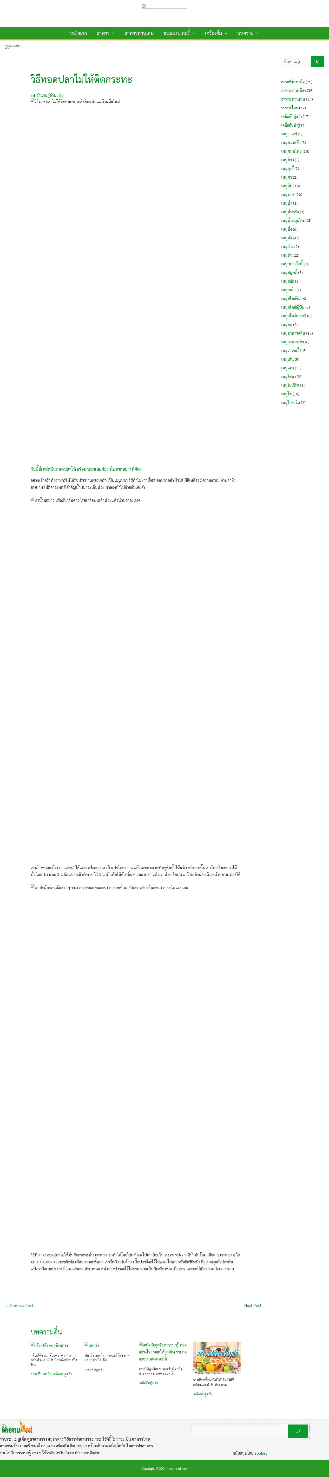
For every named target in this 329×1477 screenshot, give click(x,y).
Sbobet (260, 1453)
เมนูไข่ (286, 393)
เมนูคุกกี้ (287, 168)
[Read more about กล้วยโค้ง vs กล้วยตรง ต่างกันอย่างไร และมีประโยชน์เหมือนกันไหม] (49, 1344)
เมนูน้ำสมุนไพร (293, 220)
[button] (112, 33)
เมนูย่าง (287, 246)
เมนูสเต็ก (288, 289)
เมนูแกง (287, 367)
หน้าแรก (78, 33)
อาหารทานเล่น (139, 33)
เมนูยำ (286, 255)
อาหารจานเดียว (293, 90)
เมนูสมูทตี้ (289, 272)
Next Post (255, 1305)
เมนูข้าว (287, 159)
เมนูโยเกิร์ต (290, 385)
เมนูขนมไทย (291, 151)
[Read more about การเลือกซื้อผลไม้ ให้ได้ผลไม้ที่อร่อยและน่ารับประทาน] (217, 1357)
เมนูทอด (288, 194)
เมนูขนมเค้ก (291, 142)
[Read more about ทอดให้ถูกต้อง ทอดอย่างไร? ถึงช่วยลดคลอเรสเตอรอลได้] (163, 1351)
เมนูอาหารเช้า (292, 341)
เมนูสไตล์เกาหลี (293, 315)
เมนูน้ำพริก (290, 211)
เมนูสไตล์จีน (291, 298)
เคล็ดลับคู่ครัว (62, 1374)
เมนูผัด (286, 237)
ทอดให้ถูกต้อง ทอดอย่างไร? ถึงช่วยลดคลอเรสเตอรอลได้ (160, 1371)
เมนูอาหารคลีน (293, 333)
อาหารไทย (289, 107)
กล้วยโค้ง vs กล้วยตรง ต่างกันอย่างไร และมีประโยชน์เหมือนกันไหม (54, 1360)
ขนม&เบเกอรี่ (176, 33)
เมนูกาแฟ (289, 133)
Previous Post (19, 1305)
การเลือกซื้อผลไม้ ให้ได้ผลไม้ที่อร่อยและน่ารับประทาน (213, 1382)
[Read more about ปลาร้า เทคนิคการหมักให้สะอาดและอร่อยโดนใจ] (92, 1344)
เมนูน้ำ (286, 203)
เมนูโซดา (288, 376)
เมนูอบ (286, 324)
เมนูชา (286, 177)
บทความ (245, 33)
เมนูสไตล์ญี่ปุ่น (292, 307)
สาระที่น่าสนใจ (41, 1374)
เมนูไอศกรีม (290, 402)
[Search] (317, 61)
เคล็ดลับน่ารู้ (290, 125)
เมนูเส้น (287, 359)
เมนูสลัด (287, 281)
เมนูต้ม (286, 185)
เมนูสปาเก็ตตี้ (292, 263)
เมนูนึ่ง (286, 229)
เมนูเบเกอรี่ (290, 350)
